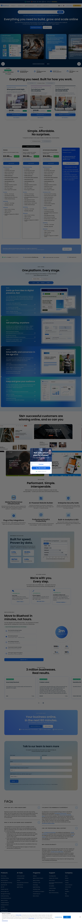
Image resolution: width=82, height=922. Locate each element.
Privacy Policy (31, 918)
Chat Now (41, 464)
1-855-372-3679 (42, 468)
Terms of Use (18, 915)
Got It (67, 917)
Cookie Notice (5, 920)
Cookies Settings (58, 917)
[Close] (80, 917)
